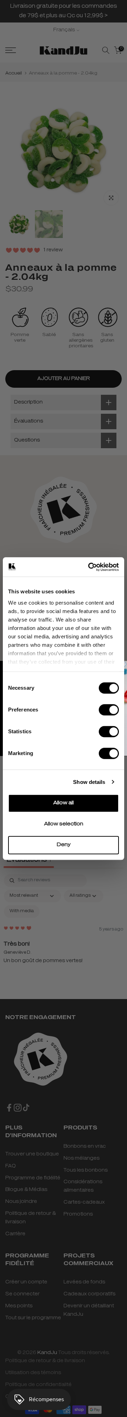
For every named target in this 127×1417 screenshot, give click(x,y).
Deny (64, 845)
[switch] (109, 709)
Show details (89, 782)
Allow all (63, 803)
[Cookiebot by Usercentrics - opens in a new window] (89, 567)
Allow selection (63, 824)
